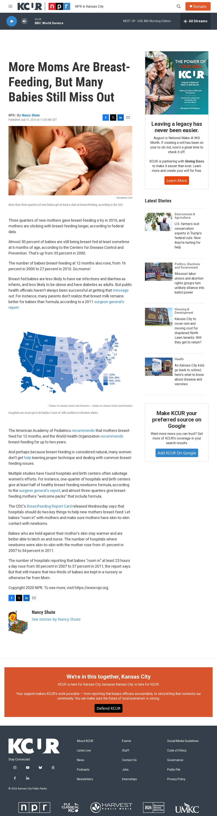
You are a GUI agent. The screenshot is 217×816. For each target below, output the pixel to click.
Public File (173, 769)
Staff (125, 750)
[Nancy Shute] (18, 622)
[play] (11, 21)
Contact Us (129, 760)
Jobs (125, 769)
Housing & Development (184, 311)
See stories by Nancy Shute (56, 619)
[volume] (24, 21)
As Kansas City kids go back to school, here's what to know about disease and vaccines (189, 374)
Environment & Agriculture (185, 216)
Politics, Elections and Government (187, 265)
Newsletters (85, 779)
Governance (175, 760)
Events (126, 741)
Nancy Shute (31, 115)
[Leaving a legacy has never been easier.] (176, 83)
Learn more (177, 180)
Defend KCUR (108, 708)
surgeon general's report (39, 490)
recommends (84, 430)
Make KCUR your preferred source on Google (176, 419)
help (27, 457)
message (121, 290)
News (80, 760)
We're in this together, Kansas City (108, 676)
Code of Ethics (176, 750)
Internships (129, 779)
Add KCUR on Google (177, 452)
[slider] (31, 21)
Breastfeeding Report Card (49, 506)
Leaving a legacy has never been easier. (176, 127)
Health (179, 359)
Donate (199, 6)
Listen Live (84, 750)
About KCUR (85, 741)
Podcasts (83, 769)
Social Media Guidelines (183, 741)
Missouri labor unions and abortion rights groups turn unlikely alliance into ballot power (189, 283)
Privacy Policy (176, 779)
